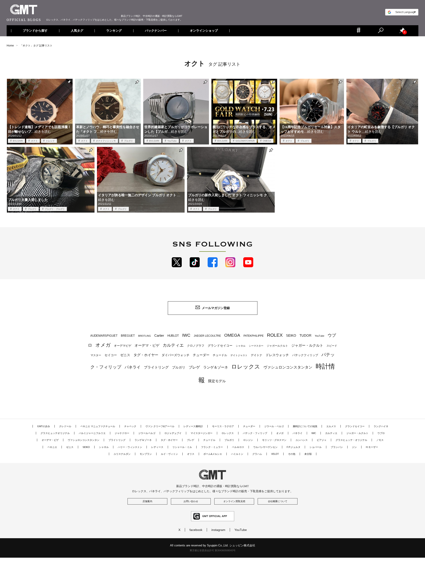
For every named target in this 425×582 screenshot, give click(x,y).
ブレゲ (194, 367)
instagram (218, 530)
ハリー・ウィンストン (130, 447)
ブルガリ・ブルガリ (55, 209)
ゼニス (125, 355)
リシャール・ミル (182, 447)
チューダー (201, 355)
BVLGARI (18, 141)
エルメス (331, 426)
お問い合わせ (191, 501)
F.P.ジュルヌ (293, 447)
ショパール (315, 447)
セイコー (110, 355)
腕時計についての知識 (305, 426)
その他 (291, 454)
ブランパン (337, 447)
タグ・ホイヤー (145, 355)
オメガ (103, 345)
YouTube (172, 141)
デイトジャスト (238, 355)
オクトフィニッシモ (106, 141)
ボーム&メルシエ (212, 454)
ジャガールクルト (277, 345)
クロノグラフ (195, 345)
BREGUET (128, 335)
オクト (34, 141)
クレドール (65, 426)
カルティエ (173, 345)
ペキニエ (52, 447)
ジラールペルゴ (146, 433)
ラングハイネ (381, 426)
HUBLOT (173, 335)
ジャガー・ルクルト (307, 345)
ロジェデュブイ (173, 433)
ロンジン (248, 440)
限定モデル (217, 381)
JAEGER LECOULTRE (207, 335)
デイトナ (256, 355)
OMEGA (267, 141)
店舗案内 (147, 501)
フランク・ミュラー (212, 447)
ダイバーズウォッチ (175, 355)
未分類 (308, 454)
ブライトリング (156, 367)
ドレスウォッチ (277, 355)
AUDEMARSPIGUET (104, 335)
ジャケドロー (122, 433)
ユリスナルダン (122, 454)
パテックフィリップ (305, 355)
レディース (157, 447)
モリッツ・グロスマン (274, 440)
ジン (354, 447)
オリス (190, 454)
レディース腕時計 (193, 426)
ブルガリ (128, 141)
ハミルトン (237, 454)
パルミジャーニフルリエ (92, 433)
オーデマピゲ (122, 345)
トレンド (50, 141)
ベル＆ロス (238, 447)
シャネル (240, 345)
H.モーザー (372, 447)
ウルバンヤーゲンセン (265, 447)
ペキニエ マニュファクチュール (97, 426)
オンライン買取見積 (234, 501)
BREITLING (144, 335)
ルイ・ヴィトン (169, 454)
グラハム (257, 454)
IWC (186, 335)
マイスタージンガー (201, 433)
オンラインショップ (204, 30)
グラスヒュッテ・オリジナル (351, 440)
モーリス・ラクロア (223, 426)
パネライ (133, 367)
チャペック (130, 426)
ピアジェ (321, 440)
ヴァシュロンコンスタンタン (287, 367)
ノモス (380, 440)
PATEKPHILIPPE (253, 335)
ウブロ (381, 433)
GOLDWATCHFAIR (245, 141)
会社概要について (277, 501)
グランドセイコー (220, 345)
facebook (195, 530)
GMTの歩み (43, 426)
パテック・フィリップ (255, 433)
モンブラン (146, 454)
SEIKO (291, 335)
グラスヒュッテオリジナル (55, 433)
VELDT (275, 454)
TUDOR (305, 335)
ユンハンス (302, 440)
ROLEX (275, 335)
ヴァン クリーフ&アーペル (159, 426)
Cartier (159, 335)
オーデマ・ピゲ (147, 345)
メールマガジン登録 (216, 308)
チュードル (220, 355)
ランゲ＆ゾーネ (215, 367)
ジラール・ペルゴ (274, 426)
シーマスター (256, 345)
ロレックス (245, 366)
